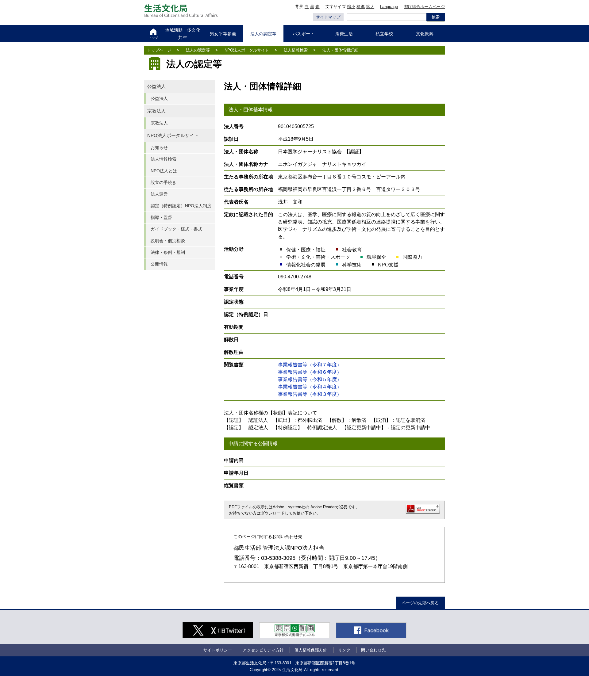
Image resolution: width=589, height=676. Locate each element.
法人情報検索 (296, 50)
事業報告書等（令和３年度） (310, 394)
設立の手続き (163, 182)
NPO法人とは (164, 170)
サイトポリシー (217, 650)
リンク (344, 650)
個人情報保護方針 (310, 650)
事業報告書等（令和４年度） (310, 386)
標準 (360, 6)
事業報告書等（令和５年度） (310, 379)
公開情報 (159, 264)
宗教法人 (156, 111)
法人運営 (159, 194)
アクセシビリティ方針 (263, 650)
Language (389, 6)
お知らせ (159, 147)
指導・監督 (161, 217)
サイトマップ (328, 17)
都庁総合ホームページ (424, 6)
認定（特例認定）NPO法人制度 (181, 205)
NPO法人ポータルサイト (247, 50)
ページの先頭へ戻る (420, 603)
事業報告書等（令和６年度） (310, 372)
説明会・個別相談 (168, 240)
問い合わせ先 (373, 650)
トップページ (159, 50)
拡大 (370, 6)
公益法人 (156, 86)
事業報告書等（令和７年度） (310, 364)
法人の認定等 (198, 50)
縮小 (351, 6)
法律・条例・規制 (168, 252)
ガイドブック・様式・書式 (176, 229)
